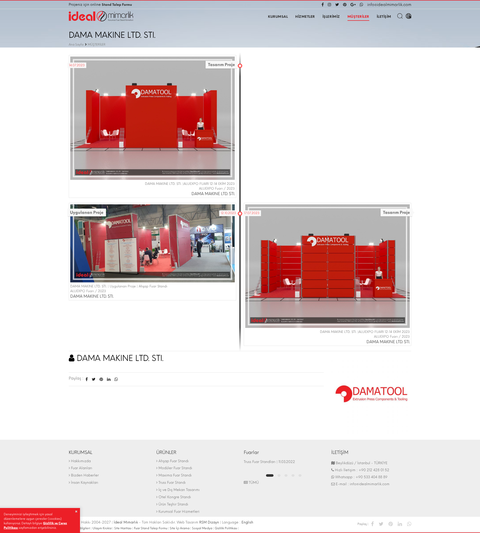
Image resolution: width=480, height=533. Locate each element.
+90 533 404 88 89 (372, 477)
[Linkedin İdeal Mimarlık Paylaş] (108, 379)
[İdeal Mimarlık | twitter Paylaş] (381, 523)
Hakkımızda (81, 461)
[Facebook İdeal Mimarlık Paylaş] (87, 379)
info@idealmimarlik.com (389, 4)
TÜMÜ (253, 482)
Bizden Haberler (85, 475)
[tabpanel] (284, 464)
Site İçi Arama (180, 528)
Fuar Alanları (81, 468)
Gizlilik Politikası (226, 528)
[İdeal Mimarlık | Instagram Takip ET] (329, 5)
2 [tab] (279, 475)
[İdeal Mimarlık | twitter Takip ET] (337, 5)
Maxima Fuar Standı (175, 475)
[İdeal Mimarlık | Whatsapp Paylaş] (115, 379)
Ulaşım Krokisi (102, 528)
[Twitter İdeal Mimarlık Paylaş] (94, 379)
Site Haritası (123, 528)
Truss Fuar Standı (172, 482)
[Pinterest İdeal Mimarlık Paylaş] (101, 379)
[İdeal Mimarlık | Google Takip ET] (353, 5)
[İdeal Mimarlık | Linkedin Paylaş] (399, 523)
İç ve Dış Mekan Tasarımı (179, 490)
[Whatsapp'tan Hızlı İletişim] (361, 5)
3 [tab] (286, 475)
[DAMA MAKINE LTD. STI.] (371, 393)
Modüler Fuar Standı (175, 468)
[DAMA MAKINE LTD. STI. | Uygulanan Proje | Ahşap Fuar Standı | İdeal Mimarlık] (152, 243)
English (247, 522)
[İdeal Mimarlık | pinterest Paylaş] (390, 523)
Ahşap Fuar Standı (173, 461)
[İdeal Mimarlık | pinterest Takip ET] (344, 5)
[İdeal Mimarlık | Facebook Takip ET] (324, 5)
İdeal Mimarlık (126, 522)
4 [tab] (293, 475)
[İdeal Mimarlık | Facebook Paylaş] (372, 523)
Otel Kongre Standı (174, 497)
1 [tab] (270, 475)
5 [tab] (300, 475)
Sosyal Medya (202, 528)
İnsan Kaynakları (84, 482)
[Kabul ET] (76, 511)
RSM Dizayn (209, 522)
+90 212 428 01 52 (373, 470)
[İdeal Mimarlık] (101, 16)
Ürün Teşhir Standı (173, 504)
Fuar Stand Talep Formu (150, 528)
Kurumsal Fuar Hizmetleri (179, 511)
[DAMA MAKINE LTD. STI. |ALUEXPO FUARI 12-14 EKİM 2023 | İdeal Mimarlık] (152, 117)
